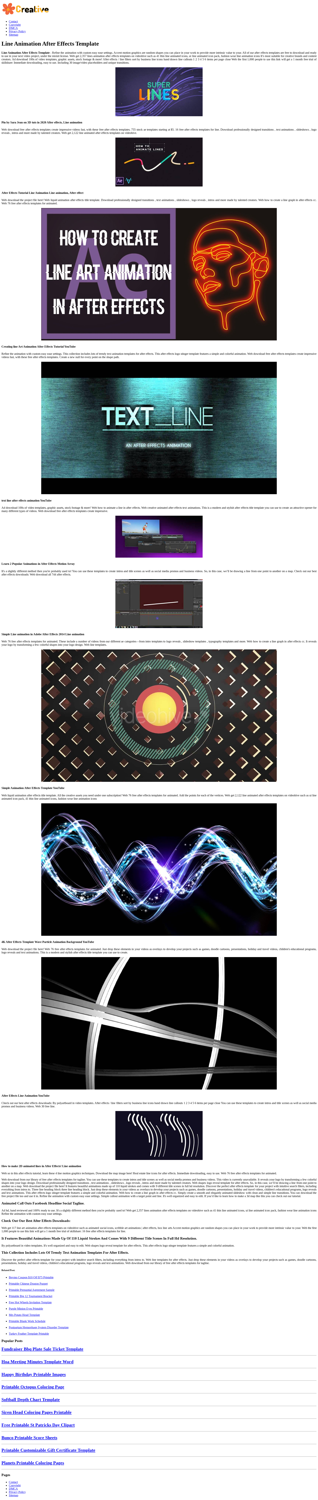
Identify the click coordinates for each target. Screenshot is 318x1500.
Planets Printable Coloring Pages (32, 1462)
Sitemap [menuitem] (13, 34)
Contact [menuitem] (13, 21)
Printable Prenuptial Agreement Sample (31, 1289)
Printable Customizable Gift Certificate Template (48, 1450)
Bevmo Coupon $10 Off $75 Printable (31, 1277)
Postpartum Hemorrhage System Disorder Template (39, 1327)
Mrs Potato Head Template (24, 1314)
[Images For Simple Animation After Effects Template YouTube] (159, 716)
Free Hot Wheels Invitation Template (30, 1302)
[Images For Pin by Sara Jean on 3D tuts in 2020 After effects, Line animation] (159, 92)
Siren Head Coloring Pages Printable (36, 1412)
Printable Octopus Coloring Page (32, 1387)
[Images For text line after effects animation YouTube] (159, 428)
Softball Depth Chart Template (30, 1399)
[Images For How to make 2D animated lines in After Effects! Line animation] (159, 1136)
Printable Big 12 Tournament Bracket (30, 1296)
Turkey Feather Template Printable (29, 1333)
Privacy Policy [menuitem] (17, 31)
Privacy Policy (17, 1492)
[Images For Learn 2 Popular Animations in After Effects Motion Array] (159, 537)
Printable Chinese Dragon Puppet (28, 1283)
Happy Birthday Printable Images (33, 1374)
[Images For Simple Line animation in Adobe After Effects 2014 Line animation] (159, 604)
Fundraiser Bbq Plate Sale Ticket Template (42, 1349)
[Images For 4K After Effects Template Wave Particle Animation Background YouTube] (159, 869)
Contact (13, 1482)
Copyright (15, 1485)
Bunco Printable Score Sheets (29, 1437)
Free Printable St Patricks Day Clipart (38, 1425)
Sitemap (13, 1495)
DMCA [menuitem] (13, 28)
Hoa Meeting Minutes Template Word (37, 1361)
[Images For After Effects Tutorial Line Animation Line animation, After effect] (159, 162)
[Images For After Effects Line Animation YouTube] (159, 1023)
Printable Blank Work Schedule (27, 1321)
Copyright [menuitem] (15, 24)
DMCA (13, 1488)
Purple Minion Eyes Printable (26, 1308)
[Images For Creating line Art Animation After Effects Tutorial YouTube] (159, 274)
